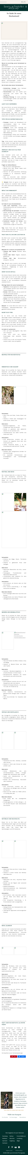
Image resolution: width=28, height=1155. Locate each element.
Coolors (21, 229)
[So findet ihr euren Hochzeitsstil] (14, 30)
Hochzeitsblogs (8, 134)
